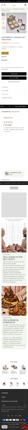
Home (2, 9)
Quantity (4, 60)
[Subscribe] (25, 405)
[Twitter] (8, 415)
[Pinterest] (16, 415)
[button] (14, 73)
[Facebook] (12, 415)
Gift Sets (8, 9)
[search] (4, 4)
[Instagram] (20, 415)
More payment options (14, 81)
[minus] (3, 63)
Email (3, 405)
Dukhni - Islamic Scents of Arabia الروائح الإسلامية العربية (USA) (16, 424)
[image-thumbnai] (3, 14)
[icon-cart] (25, 4)
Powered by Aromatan (14, 427)
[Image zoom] (16, 23)
